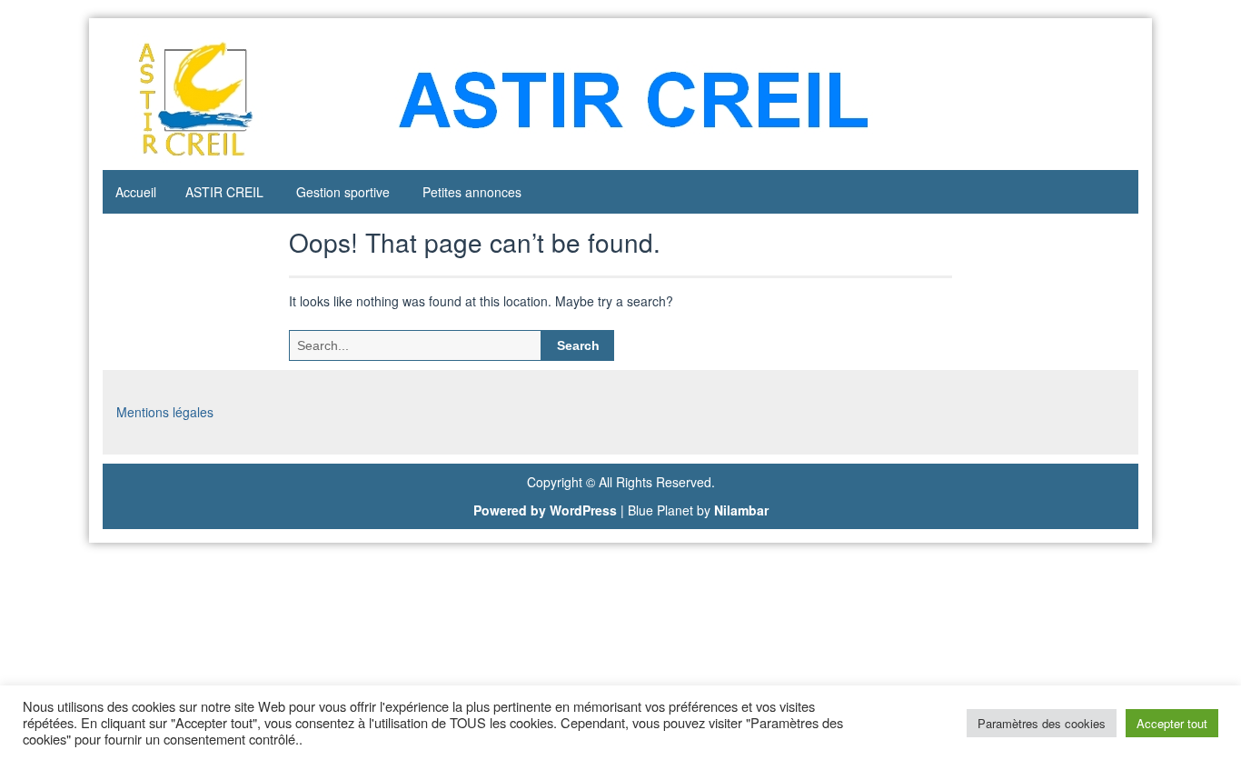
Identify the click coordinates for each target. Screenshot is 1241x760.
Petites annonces (471, 192)
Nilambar (741, 510)
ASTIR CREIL (224, 192)
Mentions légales (164, 412)
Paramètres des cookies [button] (1042, 723)
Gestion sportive (343, 192)
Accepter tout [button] (1172, 723)
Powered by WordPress (545, 510)
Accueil (135, 192)
